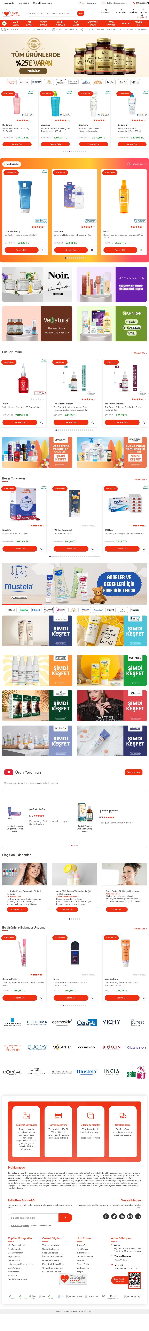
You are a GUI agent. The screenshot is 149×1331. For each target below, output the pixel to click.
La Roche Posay (12, 231)
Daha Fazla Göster (137, 164)
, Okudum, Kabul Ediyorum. (31, 1225)
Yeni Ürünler (82, 1249)
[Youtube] (122, 1216)
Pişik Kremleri (14, 1256)
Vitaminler (12, 1275)
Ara (81, 13)
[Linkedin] (138, 1216)
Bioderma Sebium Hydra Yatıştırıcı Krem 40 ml (52, 129)
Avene (121, 125)
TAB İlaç (109, 530)
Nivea (56, 979)
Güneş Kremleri (60, 23)
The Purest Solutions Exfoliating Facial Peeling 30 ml (123, 408)
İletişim (80, 1271)
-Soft (59, 1311)
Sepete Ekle (17, 144)
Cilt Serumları (14, 1260)
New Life (6, 530)
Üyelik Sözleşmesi (50, 1249)
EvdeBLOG (24, 3)
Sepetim (80, 1260)
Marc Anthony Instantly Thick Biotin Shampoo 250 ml (121, 984)
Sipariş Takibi (83, 1264)
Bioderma (7, 125)
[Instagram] (130, 1216)
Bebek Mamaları (15, 1252)
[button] (63, 151)
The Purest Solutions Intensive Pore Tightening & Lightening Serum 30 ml (71, 408)
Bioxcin (106, 231)
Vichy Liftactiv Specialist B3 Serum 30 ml (21, 407)
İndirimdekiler (83, 1252)
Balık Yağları (14, 1268)
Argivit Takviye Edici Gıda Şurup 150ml (85, 829)
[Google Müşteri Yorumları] (73, 1283)
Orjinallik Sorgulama (42, 3)
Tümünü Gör (139, 23)
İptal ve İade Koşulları (52, 1256)
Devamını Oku (17, 909)
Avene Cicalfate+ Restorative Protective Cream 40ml (131, 129)
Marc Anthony (111, 979)
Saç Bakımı (76, 23)
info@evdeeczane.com (116, 3)
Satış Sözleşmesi (50, 1252)
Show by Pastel (9, 979)
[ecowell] (74, 584)
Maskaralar (13, 1271)
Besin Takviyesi (111, 23)
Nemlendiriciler (15, 1249)
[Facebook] (106, 1216)
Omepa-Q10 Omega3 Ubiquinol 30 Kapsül (124, 533)
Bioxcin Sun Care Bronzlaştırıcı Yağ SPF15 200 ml (123, 236)
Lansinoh (58, 231)
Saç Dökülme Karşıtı (17, 1279)
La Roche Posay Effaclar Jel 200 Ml (21, 235)
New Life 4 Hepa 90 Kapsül (15, 533)
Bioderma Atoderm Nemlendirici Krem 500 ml (90, 129)
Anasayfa (81, 1245)
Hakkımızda (8, 3)
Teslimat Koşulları (50, 1245)
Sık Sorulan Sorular (51, 1271)
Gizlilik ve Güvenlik (50, 1260)
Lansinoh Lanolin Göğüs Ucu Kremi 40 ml (15, 829)
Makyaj (126, 23)
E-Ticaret (65, 1311)
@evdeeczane (89, 3)
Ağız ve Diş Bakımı (92, 23)
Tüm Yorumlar (133, 772)
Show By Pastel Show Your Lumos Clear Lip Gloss (23, 984)
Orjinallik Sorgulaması (52, 1268)
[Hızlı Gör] (43, 250)
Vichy (5, 403)
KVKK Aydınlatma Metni (53, 1264)
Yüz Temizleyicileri (16, 1245)
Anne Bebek (16, 23)
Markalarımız (83, 1268)
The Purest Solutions (63, 403)
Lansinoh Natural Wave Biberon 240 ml (72, 235)
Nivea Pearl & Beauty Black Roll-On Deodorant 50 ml (70, 984)
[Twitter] (114, 1216)
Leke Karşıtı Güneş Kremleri (20, 1264)
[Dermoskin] (74, 55)
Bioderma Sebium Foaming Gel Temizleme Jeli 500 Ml (16, 129)
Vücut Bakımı (43, 23)
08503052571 (142, 3)
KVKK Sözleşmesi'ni (20, 1225)
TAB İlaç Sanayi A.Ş (63, 530)
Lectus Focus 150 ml (63, 533)
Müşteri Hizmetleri (85, 1256)
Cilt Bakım (29, 23)
